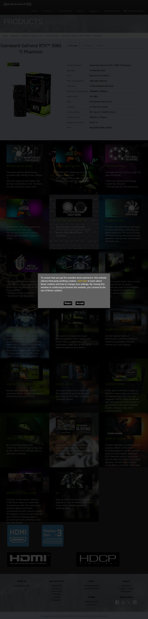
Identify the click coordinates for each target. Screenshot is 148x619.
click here (82, 281)
